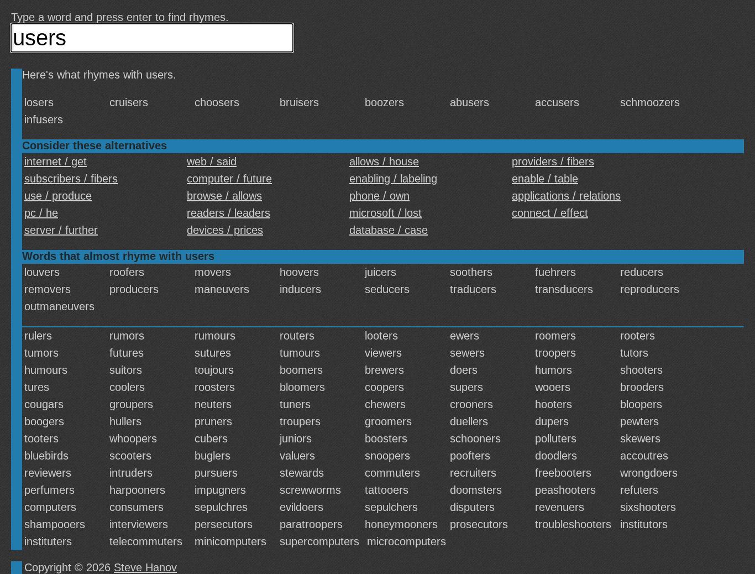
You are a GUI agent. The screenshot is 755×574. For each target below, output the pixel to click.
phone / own (379, 196)
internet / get (55, 161)
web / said (212, 161)
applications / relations (566, 196)
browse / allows (224, 196)
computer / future (229, 179)
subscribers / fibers (71, 179)
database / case (388, 230)
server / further (61, 230)
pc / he (41, 213)
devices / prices (225, 230)
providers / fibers (553, 161)
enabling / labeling (393, 179)
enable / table (545, 179)
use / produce (58, 196)
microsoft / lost (385, 213)
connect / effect (550, 213)
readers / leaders (228, 213)
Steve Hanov (145, 567)
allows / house (384, 161)
